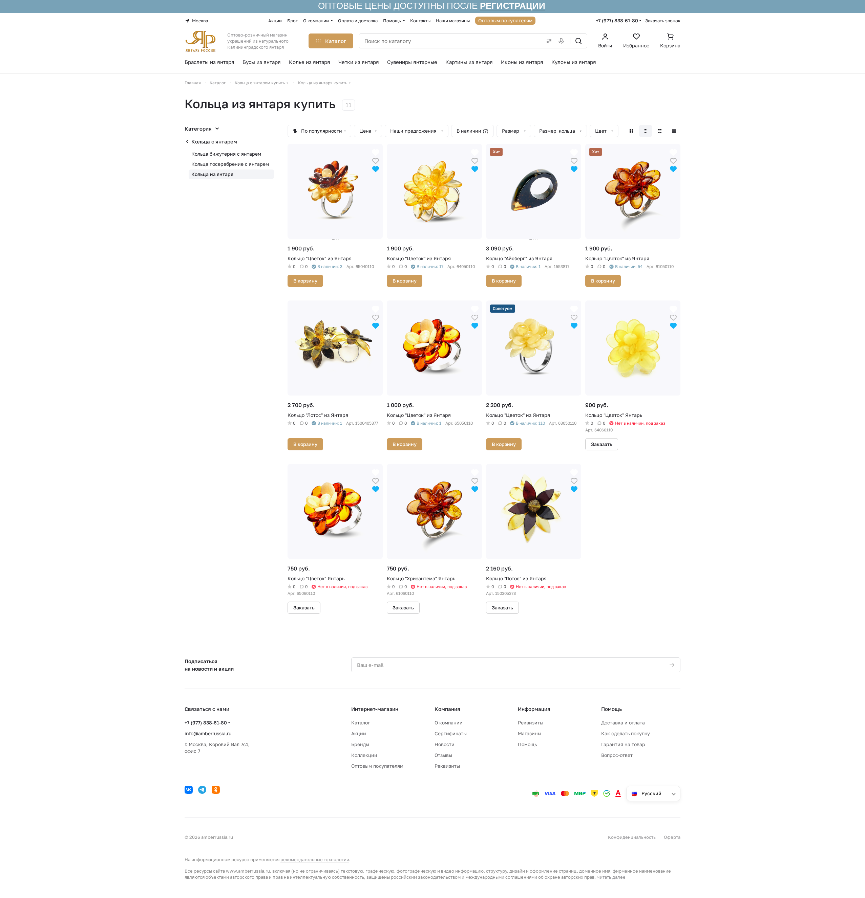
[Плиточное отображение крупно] (631, 131)
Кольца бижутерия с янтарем (226, 154)
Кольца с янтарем (214, 141)
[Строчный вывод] (659, 131)
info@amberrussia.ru (208, 733)
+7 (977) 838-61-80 (617, 20)
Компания (447, 709)
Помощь (527, 744)
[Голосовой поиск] (562, 41)
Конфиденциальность (632, 837)
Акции (358, 733)
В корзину (305, 281)
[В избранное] (375, 160)
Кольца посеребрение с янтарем (230, 164)
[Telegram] (202, 790)
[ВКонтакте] (189, 790)
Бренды (360, 744)
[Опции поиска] (547, 41)
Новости (445, 744)
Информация (534, 709)
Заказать (601, 444)
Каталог (360, 722)
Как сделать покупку (625, 733)
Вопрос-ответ (617, 755)
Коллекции (364, 755)
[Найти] (578, 41)
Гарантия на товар (623, 744)
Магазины (529, 733)
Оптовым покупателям (377, 766)
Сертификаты (451, 733)
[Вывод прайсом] (674, 131)
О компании (449, 722)
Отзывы (443, 755)
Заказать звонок (662, 20)
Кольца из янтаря (212, 174)
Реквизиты (447, 766)
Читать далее (611, 877)
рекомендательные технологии (314, 859)
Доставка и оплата (623, 722)
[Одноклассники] (216, 790)
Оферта (672, 837)
